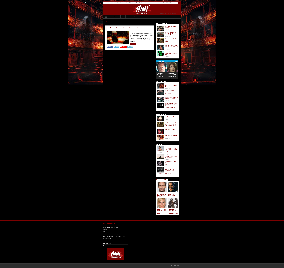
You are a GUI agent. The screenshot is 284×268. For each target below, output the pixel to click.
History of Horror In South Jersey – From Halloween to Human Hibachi (170, 33)
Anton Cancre (110, 30)
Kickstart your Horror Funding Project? (111, 234)
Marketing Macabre (149, 2)
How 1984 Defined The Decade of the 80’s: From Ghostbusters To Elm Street (171, 47)
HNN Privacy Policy (107, 243)
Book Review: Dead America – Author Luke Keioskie (124, 28)
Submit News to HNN (107, 231)
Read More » (133, 44)
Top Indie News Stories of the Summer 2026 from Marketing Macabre (171, 85)
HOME (106, 16)
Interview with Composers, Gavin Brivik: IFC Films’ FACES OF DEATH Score (171, 156)
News (110, 16)
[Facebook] (163, 3)
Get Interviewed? (107, 238)
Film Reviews (116, 16)
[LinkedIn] (167, 3)
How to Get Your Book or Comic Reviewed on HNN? (114, 236)
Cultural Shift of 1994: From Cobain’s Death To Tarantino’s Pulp (171, 53)
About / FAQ (119, 2)
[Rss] (162, 3)
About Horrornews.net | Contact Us (110, 227)
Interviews (134, 16)
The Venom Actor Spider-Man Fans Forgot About (172, 194)
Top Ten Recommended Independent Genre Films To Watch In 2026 (171, 92)
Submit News (132, 2)
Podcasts (140, 16)
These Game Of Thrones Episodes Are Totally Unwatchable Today (173, 211)
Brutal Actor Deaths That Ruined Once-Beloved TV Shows (172, 75)
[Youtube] (169, 3)
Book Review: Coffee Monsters (171, 129)
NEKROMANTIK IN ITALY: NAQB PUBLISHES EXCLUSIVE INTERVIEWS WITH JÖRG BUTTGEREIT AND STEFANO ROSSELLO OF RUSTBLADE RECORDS (167, 171)
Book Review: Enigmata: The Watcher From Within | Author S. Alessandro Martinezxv (171, 124)
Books (122, 16)
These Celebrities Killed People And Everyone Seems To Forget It (162, 211)
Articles (127, 16)
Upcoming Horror (140, 2)
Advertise (126, 2)
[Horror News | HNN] (142, 9)
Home (106, 21)
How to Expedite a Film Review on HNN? (111, 241)
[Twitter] (164, 3)
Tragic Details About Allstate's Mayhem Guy (160, 74)
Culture (146, 16)
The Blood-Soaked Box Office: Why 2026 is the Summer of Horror (171, 40)
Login (104, 245)
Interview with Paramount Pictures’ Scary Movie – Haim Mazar (171, 163)
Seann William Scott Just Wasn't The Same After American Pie (161, 194)
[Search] (179, 3)
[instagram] (170, 3)
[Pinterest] (166, 3)
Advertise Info (106, 229)
